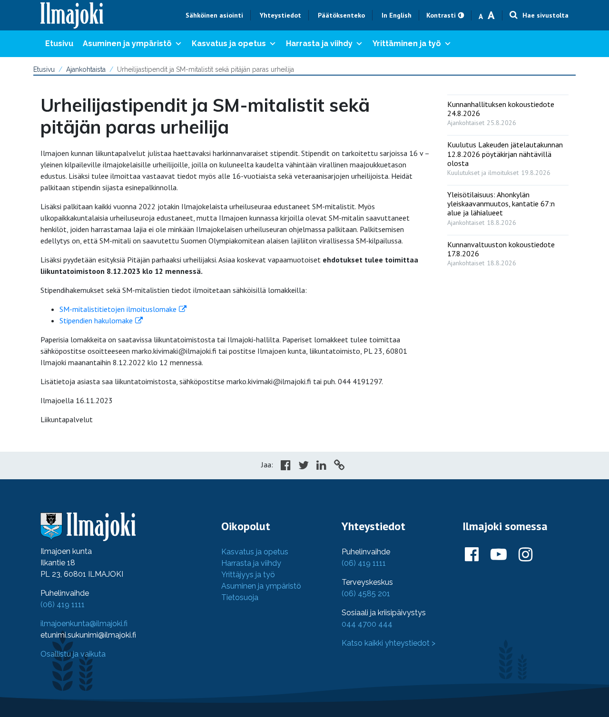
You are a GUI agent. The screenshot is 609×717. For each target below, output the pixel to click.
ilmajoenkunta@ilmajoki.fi (84, 623)
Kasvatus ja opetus (229, 43)
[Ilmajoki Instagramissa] (525, 554)
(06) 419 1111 (62, 604)
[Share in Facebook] (286, 466)
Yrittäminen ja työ (407, 43)
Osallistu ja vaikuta (73, 654)
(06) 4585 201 (366, 593)
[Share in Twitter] (303, 466)
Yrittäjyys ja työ (248, 574)
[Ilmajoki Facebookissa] (471, 554)
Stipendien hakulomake (96, 320)
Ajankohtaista (86, 69)
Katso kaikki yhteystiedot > (388, 643)
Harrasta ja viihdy (319, 43)
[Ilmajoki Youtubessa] (498, 554)
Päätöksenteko (341, 15)
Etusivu (59, 43)
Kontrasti (441, 15)
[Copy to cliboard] (339, 466)
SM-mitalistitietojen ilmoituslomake (118, 309)
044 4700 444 (367, 624)
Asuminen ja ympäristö (127, 43)
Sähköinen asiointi (214, 15)
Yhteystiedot (280, 15)
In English (397, 15)
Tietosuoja (239, 597)
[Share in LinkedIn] (321, 466)
